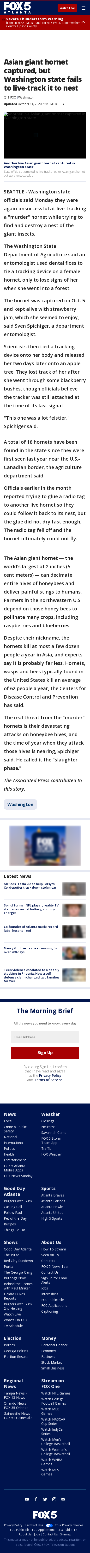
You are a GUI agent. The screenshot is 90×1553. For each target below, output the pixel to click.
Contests (48, 1260)
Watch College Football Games (53, 1401)
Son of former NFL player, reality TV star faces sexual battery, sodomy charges (31, 909)
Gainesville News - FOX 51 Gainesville (18, 1415)
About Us (51, 1242)
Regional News (13, 1383)
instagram (54, 1499)
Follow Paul (13, 1212)
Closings (47, 1121)
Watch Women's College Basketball (55, 1451)
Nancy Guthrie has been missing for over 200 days (31, 950)
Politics (9, 1148)
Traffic (46, 1148)
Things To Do (14, 1230)
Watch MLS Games (50, 1471)
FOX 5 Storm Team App (51, 1140)
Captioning (49, 1311)
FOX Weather (51, 1154)
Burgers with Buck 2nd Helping (18, 1306)
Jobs (44, 1288)
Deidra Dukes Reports (14, 1296)
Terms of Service (48, 1079)
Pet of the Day (15, 1218)
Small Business (53, 1368)
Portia (8, 1266)
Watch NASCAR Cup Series (53, 1421)
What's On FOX (15, 1320)
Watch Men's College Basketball (55, 1441)
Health (9, 1154)
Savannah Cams (53, 1132)
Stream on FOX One (52, 1383)
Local (8, 1121)
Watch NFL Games (56, 1393)
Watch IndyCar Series (52, 1431)
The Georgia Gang (18, 1272)
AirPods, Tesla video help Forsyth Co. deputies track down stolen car (30, 886)
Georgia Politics (16, 1350)
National (10, 1137)
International (14, 1142)
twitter (45, 1499)
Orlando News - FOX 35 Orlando (16, 1405)
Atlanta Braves (52, 1195)
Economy (48, 1350)
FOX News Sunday (18, 1176)
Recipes (10, 1224)
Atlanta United (52, 1212)
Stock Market (51, 1362)
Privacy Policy (50, 1075)
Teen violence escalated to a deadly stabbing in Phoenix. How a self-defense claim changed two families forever (31, 975)
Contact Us (50, 1272)
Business (48, 1356)
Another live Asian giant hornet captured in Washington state (39, 165)
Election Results (16, 1356)
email (63, 1499)
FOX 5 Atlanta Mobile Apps (14, 1167)
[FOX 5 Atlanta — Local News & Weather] (18, 7)
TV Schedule (13, 1325)
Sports (48, 1188)
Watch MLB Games (50, 1411)
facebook (36, 1499)
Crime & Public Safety (15, 1128)
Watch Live (67, 8)
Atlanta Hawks (52, 1206)
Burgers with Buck (18, 1201)
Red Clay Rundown (18, 1260)
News (10, 1114)
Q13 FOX (10, 97)
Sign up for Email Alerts (54, 1280)
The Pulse (11, 1255)
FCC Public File (52, 1299)
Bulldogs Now (15, 1278)
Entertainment (15, 1160)
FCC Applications (54, 1305)
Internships (49, 1294)
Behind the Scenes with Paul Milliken (18, 1286)
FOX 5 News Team (56, 1266)
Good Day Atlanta (14, 1191)
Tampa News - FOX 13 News (15, 1395)
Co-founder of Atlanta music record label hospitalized (31, 929)
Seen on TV (50, 1255)
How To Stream (53, 1249)
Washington (26, 97)
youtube (27, 1499)
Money (48, 1338)
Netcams (48, 1126)
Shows (11, 1242)
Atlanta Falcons (53, 1201)
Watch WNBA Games (51, 1461)
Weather (50, 1114)
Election (12, 1338)
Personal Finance (54, 1345)
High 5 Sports (51, 1218)
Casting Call (13, 1206)
